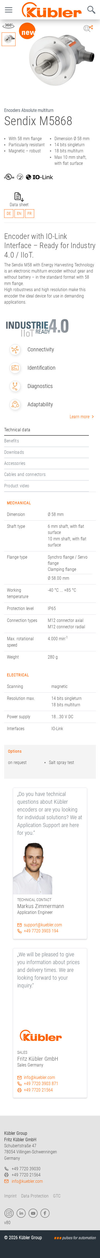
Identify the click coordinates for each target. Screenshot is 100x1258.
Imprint (10, 1196)
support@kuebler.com (43, 924)
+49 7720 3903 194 (41, 931)
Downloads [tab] (14, 452)
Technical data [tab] (17, 429)
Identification (42, 367)
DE (9, 213)
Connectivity (41, 349)
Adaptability (40, 404)
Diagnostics (40, 386)
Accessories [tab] (15, 463)
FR (30, 213)
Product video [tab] (16, 485)
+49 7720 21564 (38, 1090)
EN (19, 213)
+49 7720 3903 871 (41, 1083)
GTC (57, 1196)
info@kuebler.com (39, 1077)
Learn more (79, 416)
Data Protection (35, 1196)
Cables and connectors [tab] (25, 474)
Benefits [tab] (11, 440)
